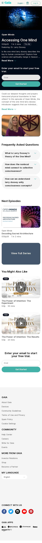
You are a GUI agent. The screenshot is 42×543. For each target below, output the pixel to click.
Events (5, 447)
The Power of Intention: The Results (20, 337)
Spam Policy (7, 419)
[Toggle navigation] (2, 3)
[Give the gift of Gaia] (27, 3)
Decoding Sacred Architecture (17, 233)
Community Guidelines (11, 411)
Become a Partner (10, 467)
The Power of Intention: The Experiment (16, 302)
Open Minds (8, 34)
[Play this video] (21, 287)
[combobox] (14, 477)
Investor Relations (10, 458)
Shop (4, 462)
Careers (5, 439)
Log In (35, 3)
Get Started (21, 84)
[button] (21, 155)
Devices (5, 406)
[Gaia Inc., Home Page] (8, 2)
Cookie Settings (9, 423)
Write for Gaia (8, 443)
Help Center (7, 434)
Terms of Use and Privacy (13, 415)
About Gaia (7, 402)
